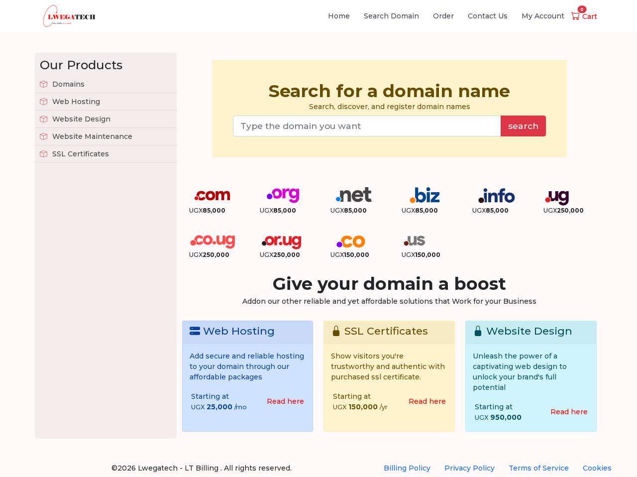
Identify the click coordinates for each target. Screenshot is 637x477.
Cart (588, 16)
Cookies (597, 468)
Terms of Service (539, 468)
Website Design (80, 119)
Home (339, 15)
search (523, 125)
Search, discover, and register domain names (389, 96)
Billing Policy (407, 468)
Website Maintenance (91, 136)
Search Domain (391, 15)
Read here (285, 401)
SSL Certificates (79, 153)
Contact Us (488, 15)
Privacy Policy (469, 468)
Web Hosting (75, 101)
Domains (67, 84)
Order (443, 15)
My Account (543, 15)
